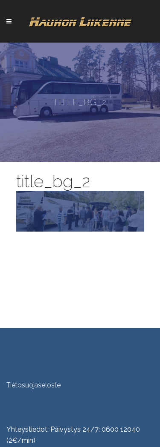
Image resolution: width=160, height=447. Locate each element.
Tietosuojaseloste (33, 385)
